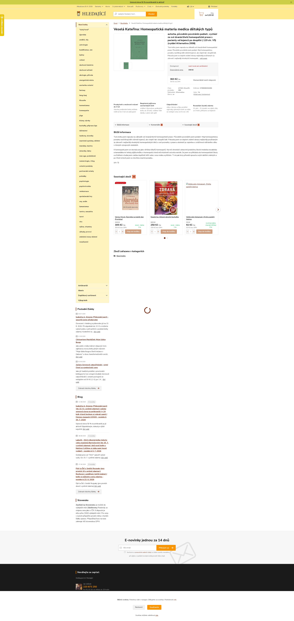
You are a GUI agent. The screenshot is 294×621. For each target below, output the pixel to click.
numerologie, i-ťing (87, 161)
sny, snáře (83, 201)
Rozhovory (139, 7)
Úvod (115, 23)
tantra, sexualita (86, 211)
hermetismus (84, 105)
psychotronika (85, 186)
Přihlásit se (164, 548)
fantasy (82, 90)
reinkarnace (84, 191)
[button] (164, 238)
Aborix (107, 7)
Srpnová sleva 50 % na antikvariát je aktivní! (147, 2)
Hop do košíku (133, 231)
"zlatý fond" (84, 30)
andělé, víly (83, 40)
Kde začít (130, 7)
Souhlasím (154, 607)
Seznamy (98, 7)
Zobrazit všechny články (87, 388)
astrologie (83, 45)
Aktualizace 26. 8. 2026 (85, 7)
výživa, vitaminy (85, 227)
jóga (81, 115)
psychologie (84, 181)
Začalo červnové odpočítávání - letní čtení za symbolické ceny (92, 366)
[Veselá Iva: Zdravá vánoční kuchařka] (166, 198)
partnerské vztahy (86, 171)
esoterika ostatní (86, 85)
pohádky (82, 176)
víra (80, 222)
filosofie (82, 100)
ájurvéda (82, 35)
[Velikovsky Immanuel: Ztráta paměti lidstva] (201, 198)
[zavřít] (291, 2)
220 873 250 (90, 586)
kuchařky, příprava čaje (88, 126)
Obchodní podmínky (162, 7)
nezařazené (83, 242)
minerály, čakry (85, 151)
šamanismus (84, 206)
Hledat (151, 14)
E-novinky (92, 402)
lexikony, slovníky (86, 136)
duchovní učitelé (85, 70)
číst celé (97, 332)
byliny (81, 55)
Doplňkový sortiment (87, 295)
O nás (149, 7)
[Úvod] (93, 13)
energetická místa (86, 80)
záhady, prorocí (85, 232)
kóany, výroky (84, 121)
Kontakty (174, 7)
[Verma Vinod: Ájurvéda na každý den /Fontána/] (130, 198)
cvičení (82, 60)
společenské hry (85, 196)
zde (175, 600)
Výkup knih (82, 300)
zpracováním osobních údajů (143, 552)
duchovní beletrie (86, 65)
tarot (81, 217)
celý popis (203, 58)
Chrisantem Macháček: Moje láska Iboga (91, 341)
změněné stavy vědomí (88, 237)
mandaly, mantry (85, 146)
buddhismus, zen (85, 50)
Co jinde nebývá (117, 7)
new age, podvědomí (87, 156)
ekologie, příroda (86, 75)
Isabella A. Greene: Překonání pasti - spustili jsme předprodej (92, 318)
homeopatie (84, 110)
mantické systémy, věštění (89, 141)
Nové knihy (83, 25)
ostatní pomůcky (86, 166)
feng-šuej (83, 95)
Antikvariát (83, 285)
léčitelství (83, 131)
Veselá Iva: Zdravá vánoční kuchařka (165, 217)
